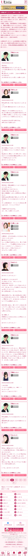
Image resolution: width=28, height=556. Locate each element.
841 (8, 480)
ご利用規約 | (19, 542)
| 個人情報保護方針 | (10, 542)
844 (21, 480)
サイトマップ (6, 518)
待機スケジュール (7, 500)
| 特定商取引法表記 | (11, 544)
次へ (14, 482)
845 (25, 480)
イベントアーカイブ (7, 515)
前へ (3, 480)
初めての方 (5, 497)
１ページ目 (21, 35)
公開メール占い (6, 506)
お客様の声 (5, 503)
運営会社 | (20, 544)
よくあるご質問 (6, 512)
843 (16, 480)
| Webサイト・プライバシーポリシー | (14, 546)
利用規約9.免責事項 (17, 45)
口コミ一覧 (7, 84)
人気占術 (5, 509)
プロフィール (20, 84)
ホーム (4, 494)
